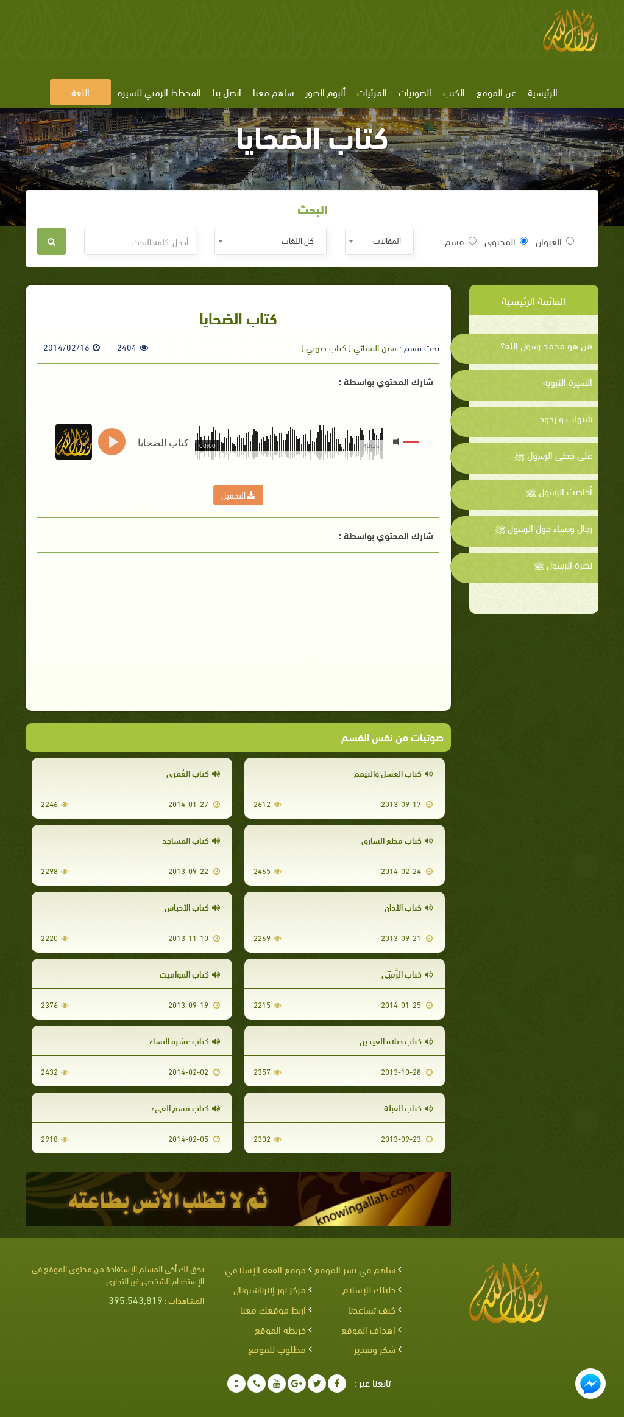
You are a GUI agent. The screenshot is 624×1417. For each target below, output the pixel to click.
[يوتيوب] (277, 1383)
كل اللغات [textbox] (298, 240)
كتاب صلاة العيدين (391, 1040)
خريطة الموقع (280, 1329)
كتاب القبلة (403, 1107)
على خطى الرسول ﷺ (553, 454)
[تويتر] (317, 1383)
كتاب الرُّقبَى (401, 973)
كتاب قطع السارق (391, 839)
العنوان (549, 241)
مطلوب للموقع (277, 1349)
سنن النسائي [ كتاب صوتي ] (349, 347)
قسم (454, 241)
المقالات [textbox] (387, 240)
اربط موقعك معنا (273, 1309)
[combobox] (379, 241)
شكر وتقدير (374, 1349)
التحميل (234, 494)
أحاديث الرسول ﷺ (559, 491)
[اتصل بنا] (256, 1383)
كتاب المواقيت (184, 973)
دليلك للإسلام (368, 1289)
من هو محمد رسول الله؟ (546, 345)
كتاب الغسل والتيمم (388, 772)
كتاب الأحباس (187, 906)
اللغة (80, 92)
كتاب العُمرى (187, 772)
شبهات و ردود (565, 418)
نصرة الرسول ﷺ (563, 564)
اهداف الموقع (368, 1329)
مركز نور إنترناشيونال (269, 1289)
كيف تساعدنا (371, 1309)
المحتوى (500, 241)
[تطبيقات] (236, 1383)
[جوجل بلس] (297, 1383)
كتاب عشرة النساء (179, 1040)
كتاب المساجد (185, 839)
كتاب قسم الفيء (180, 1107)
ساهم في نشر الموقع (354, 1269)
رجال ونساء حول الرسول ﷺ (543, 527)
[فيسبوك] (337, 1383)
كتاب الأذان (403, 906)
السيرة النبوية (567, 381)
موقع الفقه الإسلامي (265, 1269)
